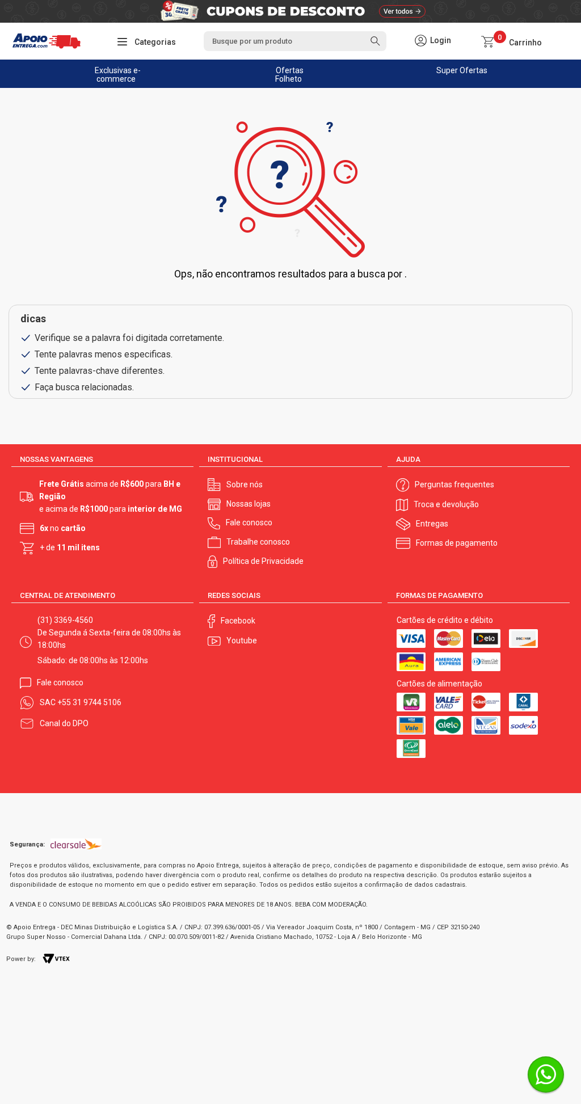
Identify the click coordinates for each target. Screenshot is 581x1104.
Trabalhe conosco (258, 541)
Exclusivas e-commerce (118, 74)
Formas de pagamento (457, 542)
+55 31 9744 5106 (89, 702)
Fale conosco (249, 522)
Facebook (238, 620)
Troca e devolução (446, 504)
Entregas (432, 523)
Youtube (241, 640)
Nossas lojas (248, 503)
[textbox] (295, 41)
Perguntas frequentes (454, 484)
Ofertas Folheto (289, 74)
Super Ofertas (461, 70)
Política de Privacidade (263, 561)
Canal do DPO (64, 723)
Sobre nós (244, 484)
